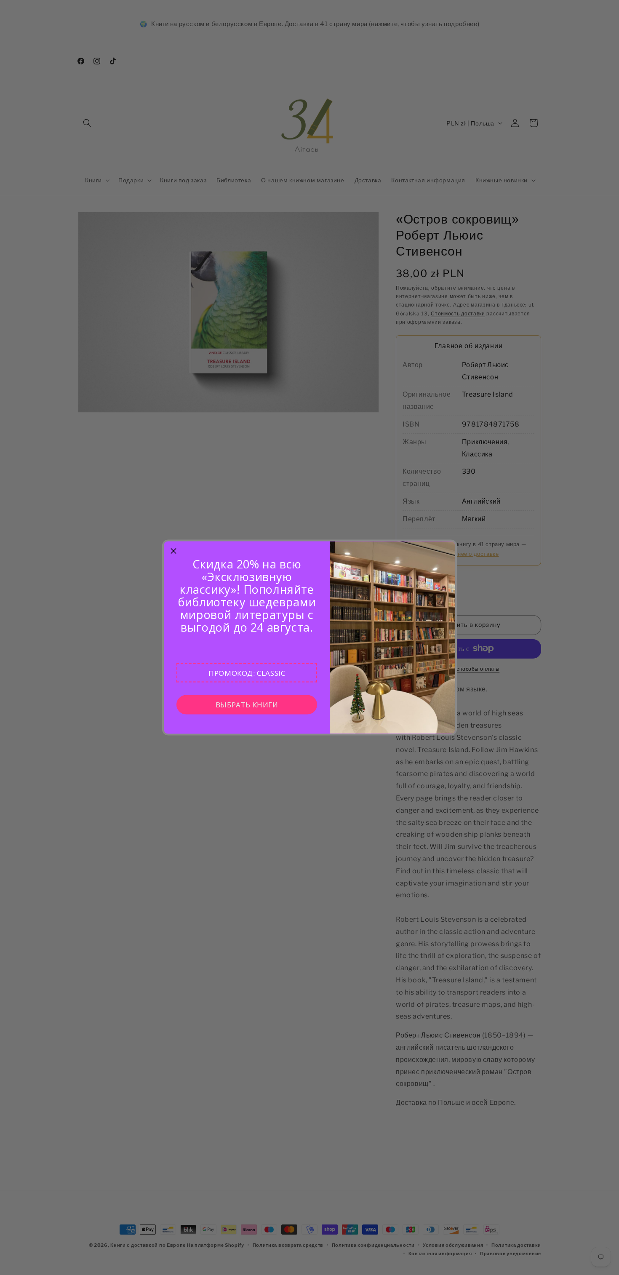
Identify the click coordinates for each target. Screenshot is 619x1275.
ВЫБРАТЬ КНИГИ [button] (247, 704)
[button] (246, 673)
